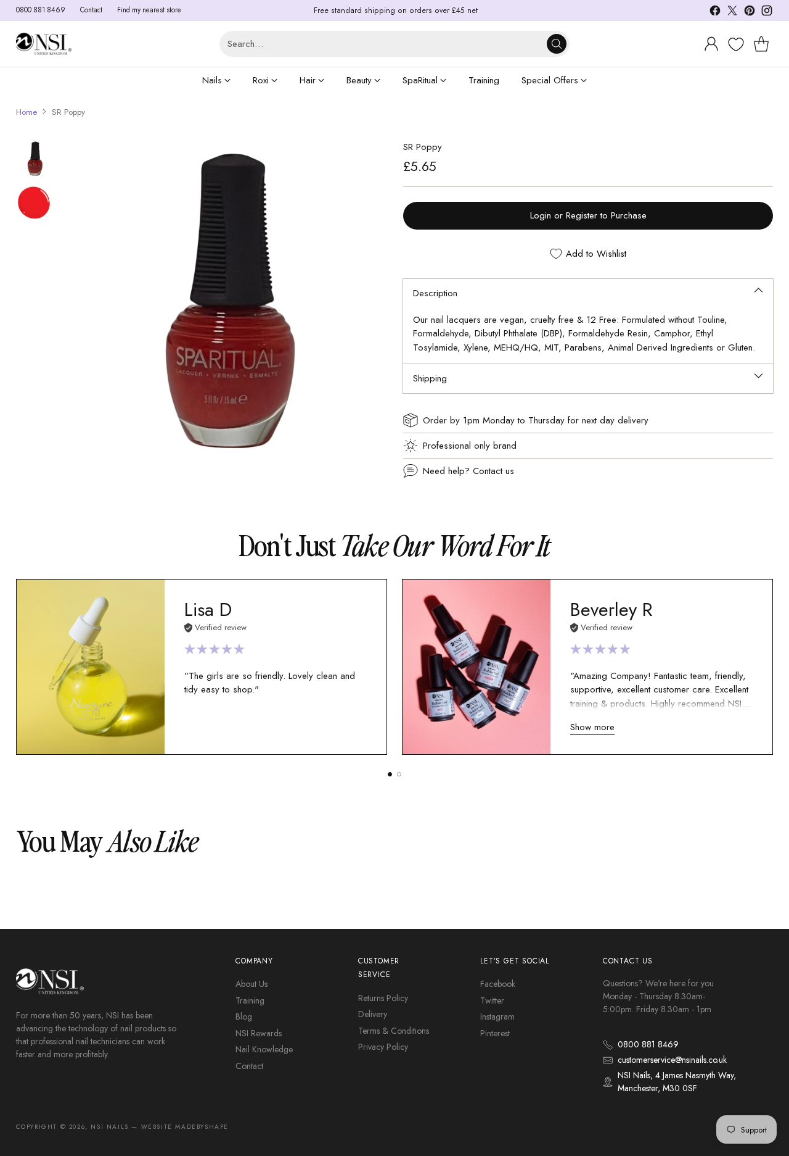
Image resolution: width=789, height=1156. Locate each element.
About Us (251, 984)
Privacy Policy (383, 1047)
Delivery (372, 1014)
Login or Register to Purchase (588, 215)
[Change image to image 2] (34, 203)
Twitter (492, 1000)
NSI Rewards (258, 1033)
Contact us (493, 471)
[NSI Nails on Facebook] (715, 12)
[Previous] (19, 666)
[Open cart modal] (761, 44)
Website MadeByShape (185, 1126)
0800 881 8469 (648, 1044)
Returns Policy (383, 998)
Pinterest (495, 1033)
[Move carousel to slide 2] (399, 774)
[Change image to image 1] (34, 158)
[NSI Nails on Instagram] (767, 12)
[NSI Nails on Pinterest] (749, 12)
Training (249, 1000)
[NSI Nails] (44, 43)
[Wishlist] (734, 44)
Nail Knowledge (264, 1049)
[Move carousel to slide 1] (390, 774)
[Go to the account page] (711, 44)
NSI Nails (109, 1126)
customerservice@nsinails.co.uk (672, 1060)
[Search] (556, 44)
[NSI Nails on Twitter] (732, 12)
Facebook (497, 984)
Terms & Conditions (393, 1031)
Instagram (497, 1016)
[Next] (769, 666)
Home (26, 112)
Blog (243, 1016)
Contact (249, 1066)
